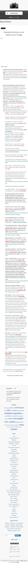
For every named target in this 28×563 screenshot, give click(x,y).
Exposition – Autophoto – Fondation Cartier (14, 525)
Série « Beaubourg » (14, 489)
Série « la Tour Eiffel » (14, 500)
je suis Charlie (14, 462)
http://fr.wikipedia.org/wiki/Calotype (13, 342)
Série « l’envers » (14, 496)
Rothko (14, 485)
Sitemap (14, 511)
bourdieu (5, 410)
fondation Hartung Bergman (14, 453)
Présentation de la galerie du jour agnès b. (14, 186)
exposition (17, 413)
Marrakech (14, 473)
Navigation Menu (14, 13)
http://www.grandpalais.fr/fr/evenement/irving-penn (14, 96)
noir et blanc (13, 418)
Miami (14, 477)
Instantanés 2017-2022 (14, 458)
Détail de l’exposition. (10, 124)
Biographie (14, 440)
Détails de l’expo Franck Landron (12, 330)
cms (11, 410)
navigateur (6, 418)
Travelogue (14, 515)
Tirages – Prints (14, 513)
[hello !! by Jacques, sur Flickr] (14, 51)
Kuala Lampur (14, 466)
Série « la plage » (14, 498)
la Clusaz (14, 468)
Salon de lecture (14, 487)
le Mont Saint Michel (14, 470)
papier (20, 418)
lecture (9, 416)
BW (8, 410)
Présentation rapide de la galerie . (13, 214)
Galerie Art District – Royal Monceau (14, 528)
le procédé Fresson (15, 263)
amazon (8, 407)
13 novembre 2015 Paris (14, 438)
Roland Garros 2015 (14, 483)
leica (12, 416)
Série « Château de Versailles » (14, 492)
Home (14, 436)
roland (10, 425)
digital (18, 410)
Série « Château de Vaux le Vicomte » (14, 490)
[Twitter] (15, 388)
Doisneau (22, 410)
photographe (18, 422)
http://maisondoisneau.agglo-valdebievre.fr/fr (15, 318)
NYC (14, 481)
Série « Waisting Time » (14, 506)
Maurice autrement (14, 475)
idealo (6, 416)
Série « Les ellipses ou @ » (14, 504)
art (11, 407)
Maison (21, 416)
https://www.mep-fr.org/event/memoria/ (14, 90)
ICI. (22, 375)
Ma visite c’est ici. (18, 99)
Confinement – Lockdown (14, 443)
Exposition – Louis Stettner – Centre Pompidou (14, 526)
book (16, 408)
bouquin (21, 408)
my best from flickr (13, 479)
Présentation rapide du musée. (12, 291)
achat (5, 407)
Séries (14, 507)
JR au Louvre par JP (14, 464)
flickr (23, 413)
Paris (6, 422)
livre (16, 416)
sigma (13, 425)
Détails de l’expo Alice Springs (16, 312)
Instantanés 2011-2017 (13, 517)
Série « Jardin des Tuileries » (14, 494)
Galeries (14, 455)
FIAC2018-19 (14, 451)
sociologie (16, 425)
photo (12, 421)
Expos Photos (5, 22)
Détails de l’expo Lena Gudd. (20, 222)
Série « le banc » (14, 502)
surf (18, 425)
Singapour (14, 509)
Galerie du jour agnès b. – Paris (14, 530)
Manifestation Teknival (14, 472)
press (5, 425)
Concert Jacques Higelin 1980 (14, 441)
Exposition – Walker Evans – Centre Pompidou (14, 523)
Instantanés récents (14, 460)
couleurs (14, 410)
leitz (14, 416)
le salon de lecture (19, 371)
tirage (22, 425)
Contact (14, 445)
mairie (18, 416)
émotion (14, 429)
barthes (13, 407)
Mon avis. (5, 104)
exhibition (8, 413)
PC (9, 422)
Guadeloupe (14, 457)
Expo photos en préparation (14, 447)
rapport (8, 425)
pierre (23, 422)
